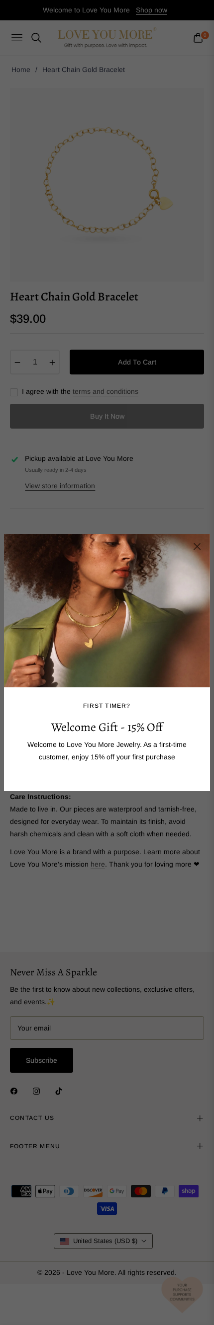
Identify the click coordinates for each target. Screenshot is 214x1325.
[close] (197, 547)
